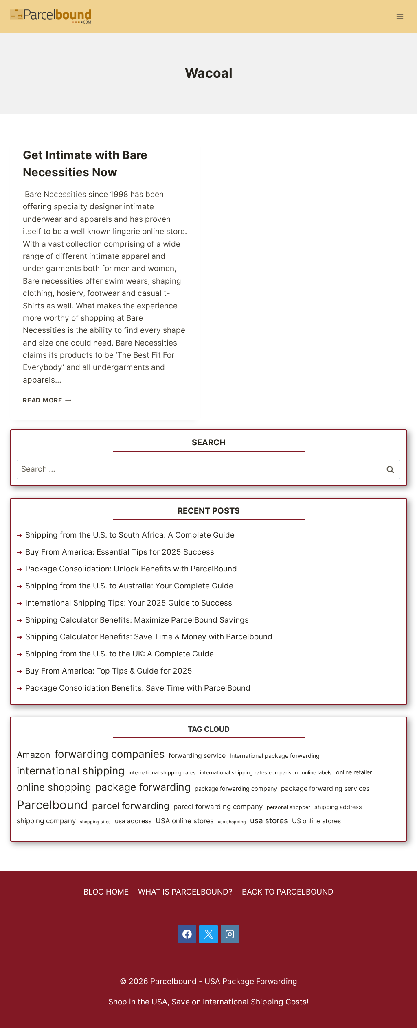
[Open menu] (399, 16)
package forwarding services (325, 788)
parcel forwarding (130, 805)
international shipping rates (162, 773)
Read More (47, 400)
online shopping (54, 787)
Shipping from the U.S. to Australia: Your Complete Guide (129, 586)
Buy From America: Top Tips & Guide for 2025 (108, 671)
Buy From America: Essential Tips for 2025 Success (119, 552)
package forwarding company (236, 788)
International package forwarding (275, 755)
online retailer (354, 772)
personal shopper (288, 807)
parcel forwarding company (218, 807)
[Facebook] (187, 934)
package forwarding (143, 787)
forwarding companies (110, 754)
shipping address (338, 806)
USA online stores (185, 821)
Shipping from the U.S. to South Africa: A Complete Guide (130, 535)
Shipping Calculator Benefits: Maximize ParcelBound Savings (137, 620)
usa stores (269, 820)
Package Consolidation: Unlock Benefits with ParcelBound (131, 568)
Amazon (33, 754)
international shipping (71, 770)
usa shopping (232, 822)
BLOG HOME (106, 892)
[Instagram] (230, 934)
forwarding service (197, 755)
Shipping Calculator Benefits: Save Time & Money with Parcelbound (148, 636)
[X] (208, 934)
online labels (317, 773)
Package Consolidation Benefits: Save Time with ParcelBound (137, 688)
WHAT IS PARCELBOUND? (185, 892)
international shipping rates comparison (249, 773)
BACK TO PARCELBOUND (288, 892)
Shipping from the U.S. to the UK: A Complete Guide (119, 653)
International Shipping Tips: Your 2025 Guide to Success (128, 603)
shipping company (46, 821)
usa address (133, 821)
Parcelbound (52, 805)
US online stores (316, 821)
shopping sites (95, 822)
